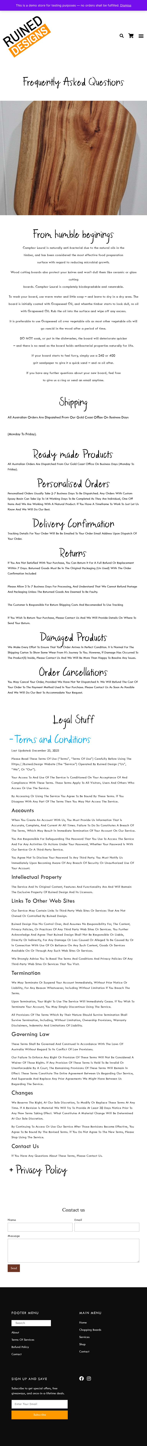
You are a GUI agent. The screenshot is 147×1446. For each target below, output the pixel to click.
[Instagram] (89, 1378)
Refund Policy (20, 1347)
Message (14, 1236)
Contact (16, 1354)
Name (12, 1220)
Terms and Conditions (53, 739)
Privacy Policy (42, 1169)
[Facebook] (81, 1378)
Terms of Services (22, 1340)
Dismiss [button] (125, 5)
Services (84, 1337)
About (15, 1332)
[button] (121, 36)
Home (83, 1322)
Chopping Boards (90, 1330)
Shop (82, 1344)
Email (78, 1220)
